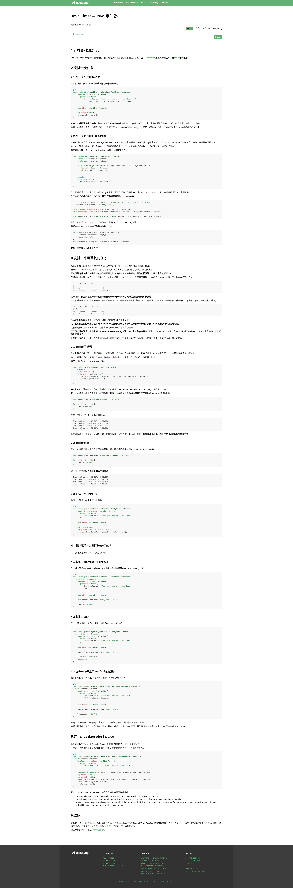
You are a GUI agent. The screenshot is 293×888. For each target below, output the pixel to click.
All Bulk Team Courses (113, 863)
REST (144, 3)
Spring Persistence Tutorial (154, 868)
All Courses (108, 858)
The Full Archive (193, 861)
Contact (170, 881)
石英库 (107, 826)
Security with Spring (150, 871)
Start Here (118, 3)
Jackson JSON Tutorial (151, 861)
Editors (189, 863)
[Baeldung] (81, 3)
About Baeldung (193, 858)
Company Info (158, 881)
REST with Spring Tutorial (152, 866)
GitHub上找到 (98, 830)
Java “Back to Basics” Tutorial (154, 858)
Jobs (188, 866)
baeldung (80, 34)
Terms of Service (126, 881)
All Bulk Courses (111, 861)
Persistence (132, 3)
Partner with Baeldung (196, 871)
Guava (218, 37)
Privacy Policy (143, 881)
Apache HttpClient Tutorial (153, 863)
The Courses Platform (113, 866)
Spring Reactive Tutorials (153, 874)
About (165, 3)
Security (154, 3)
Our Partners (192, 868)
